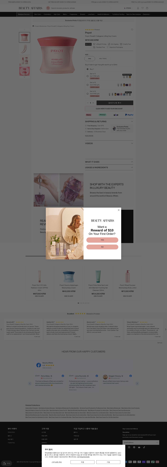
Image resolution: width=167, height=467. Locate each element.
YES (102, 240)
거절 (108, 462)
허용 (82, 462)
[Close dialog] (118, 210)
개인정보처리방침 (83, 457)
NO (102, 247)
